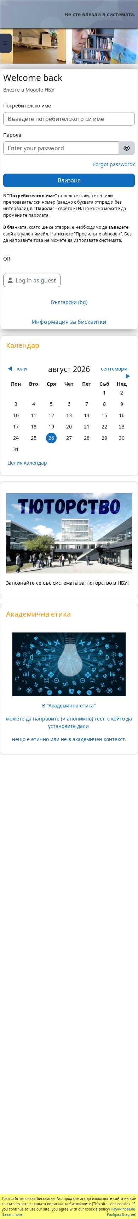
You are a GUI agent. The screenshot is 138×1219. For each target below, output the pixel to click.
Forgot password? (114, 164)
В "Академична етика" (69, 705)
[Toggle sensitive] (127, 148)
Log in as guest (36, 280)
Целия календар (27, 462)
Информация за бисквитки (69, 322)
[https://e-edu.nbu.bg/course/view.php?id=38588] (69, 663)
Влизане (69, 180)
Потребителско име (27, 105)
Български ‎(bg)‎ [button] (69, 302)
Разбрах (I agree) (121, 1214)
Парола (12, 135)
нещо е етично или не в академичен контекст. (69, 739)
